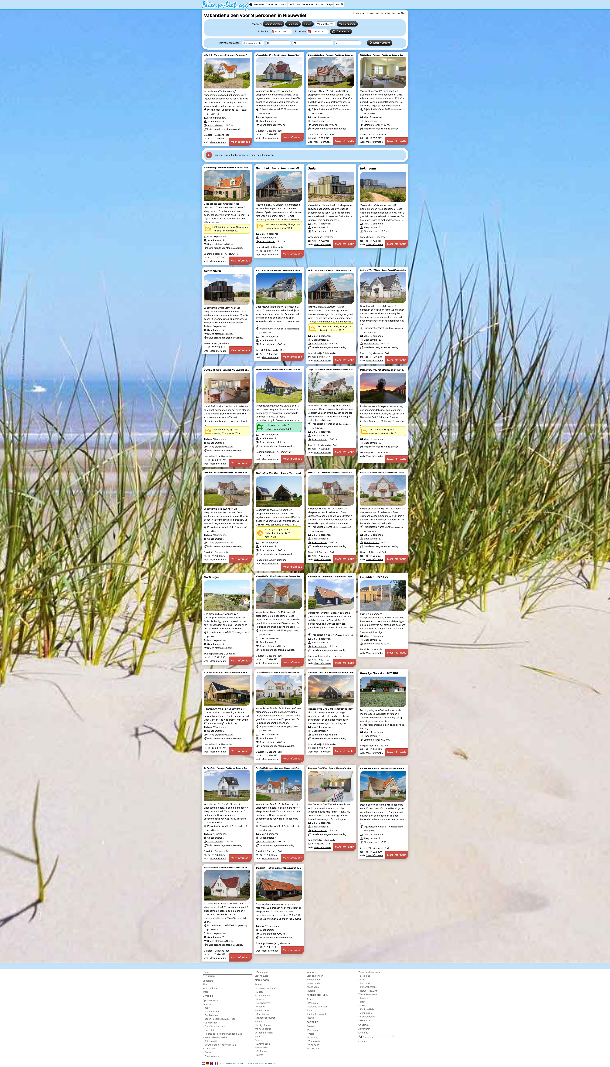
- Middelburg (313, 1048)
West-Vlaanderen (367, 994)
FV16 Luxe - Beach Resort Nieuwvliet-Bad (382, 768)
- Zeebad (208, 1052)
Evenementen (308, 4)
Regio (330, 4)
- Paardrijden (261, 1047)
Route (310, 999)
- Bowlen (259, 1021)
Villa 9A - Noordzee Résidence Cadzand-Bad (227, 55)
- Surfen (259, 1054)
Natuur (258, 1036)
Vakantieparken (347, 24)
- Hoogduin (209, 1030)
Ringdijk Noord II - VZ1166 (379, 673)
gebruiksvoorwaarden (227, 1063)
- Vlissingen (313, 1044)
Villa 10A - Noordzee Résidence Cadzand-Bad (225, 472)
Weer (337, 4)
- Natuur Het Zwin (367, 990)
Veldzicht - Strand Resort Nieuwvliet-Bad (278, 868)
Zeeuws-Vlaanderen (369, 972)
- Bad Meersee (210, 1015)
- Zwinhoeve (261, 972)
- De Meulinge (210, 1022)
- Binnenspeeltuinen (265, 1017)
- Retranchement (367, 987)
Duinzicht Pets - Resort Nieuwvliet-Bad (331, 270)
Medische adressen (317, 1006)
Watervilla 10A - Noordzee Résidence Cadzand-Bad (278, 576)
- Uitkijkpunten (262, 1003)
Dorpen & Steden (264, 1032)
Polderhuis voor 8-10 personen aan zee (383, 369)
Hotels (307, 24)
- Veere (310, 1033)
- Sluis (361, 979)
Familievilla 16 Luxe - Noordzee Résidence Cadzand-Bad (227, 867)
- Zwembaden (262, 1043)
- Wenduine (364, 1020)
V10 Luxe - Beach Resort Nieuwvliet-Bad (278, 270)
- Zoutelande (313, 1041)
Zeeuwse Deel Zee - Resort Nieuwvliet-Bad (330, 768)
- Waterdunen (210, 1048)
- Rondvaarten (262, 1010)
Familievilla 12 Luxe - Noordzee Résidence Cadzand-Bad (279, 672)
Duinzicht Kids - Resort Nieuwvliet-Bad (227, 369)
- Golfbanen (261, 1051)
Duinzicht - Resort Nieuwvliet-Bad (279, 168)
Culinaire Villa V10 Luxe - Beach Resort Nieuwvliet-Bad (383, 270)
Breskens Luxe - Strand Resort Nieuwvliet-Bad (278, 369)
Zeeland (311, 1026)
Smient (313, 168)
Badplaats (208, 980)
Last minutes (261, 975)
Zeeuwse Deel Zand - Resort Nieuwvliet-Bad (330, 672)
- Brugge (363, 998)
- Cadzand (364, 983)
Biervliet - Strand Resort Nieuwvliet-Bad (330, 576)
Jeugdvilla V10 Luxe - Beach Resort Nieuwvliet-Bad (330, 369)
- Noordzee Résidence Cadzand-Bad (222, 1033)
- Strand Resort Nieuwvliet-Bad (219, 1044)
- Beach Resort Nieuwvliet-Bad (219, 1018)
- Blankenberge (366, 1016)
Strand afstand (215, 125)
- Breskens (364, 975)
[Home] (251, 4)
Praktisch (320, 4)
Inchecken (264, 31)
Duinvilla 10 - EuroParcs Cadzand (278, 473)
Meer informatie (218, 142)
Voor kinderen (210, 988)
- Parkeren (312, 1003)
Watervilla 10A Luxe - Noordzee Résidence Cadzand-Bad (383, 472)
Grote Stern (212, 271)
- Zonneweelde (211, 1056)
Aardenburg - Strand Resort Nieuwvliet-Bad (226, 167)
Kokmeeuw (368, 168)
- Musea (259, 991)
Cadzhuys (211, 577)
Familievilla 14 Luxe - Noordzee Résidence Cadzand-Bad (279, 768)
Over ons (363, 1032)
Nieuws (311, 1017)
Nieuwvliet (259, 4)
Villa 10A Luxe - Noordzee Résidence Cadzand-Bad (330, 472)
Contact (362, 1041)
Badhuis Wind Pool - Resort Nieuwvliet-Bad (226, 672)
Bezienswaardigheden (266, 988)
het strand (385, 624)
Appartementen (273, 24)
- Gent (361, 1001)
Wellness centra (263, 1028)
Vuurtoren (312, 972)
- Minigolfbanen (263, 1025)
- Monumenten (262, 995)
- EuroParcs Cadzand (214, 1026)
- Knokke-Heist (366, 1009)
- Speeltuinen (262, 1014)
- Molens (259, 999)
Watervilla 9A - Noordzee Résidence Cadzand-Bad (277, 55)
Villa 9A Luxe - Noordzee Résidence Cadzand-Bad (381, 55)
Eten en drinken (315, 975)
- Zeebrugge (365, 1013)
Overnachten (272, 4)
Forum (310, 1010)
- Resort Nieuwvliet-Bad (215, 1037)
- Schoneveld (210, 1041)
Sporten (259, 1040)
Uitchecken (300, 31)
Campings (293, 24)
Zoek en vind (342, 31)
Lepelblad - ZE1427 (374, 577)
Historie (311, 990)
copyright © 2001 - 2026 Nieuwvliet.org (260, 1063)
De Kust (362, 1005)
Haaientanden (314, 983)
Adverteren (364, 1028)
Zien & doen (294, 4)
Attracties (260, 1006)
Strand (283, 4)
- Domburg (312, 1037)
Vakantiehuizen (325, 24)
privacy (240, 1063)
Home (206, 972)
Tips (205, 984)
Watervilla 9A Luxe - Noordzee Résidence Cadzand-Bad (331, 55)
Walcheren (312, 1030)
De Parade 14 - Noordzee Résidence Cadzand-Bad (225, 768)
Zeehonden (313, 987)
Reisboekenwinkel (316, 1014)
